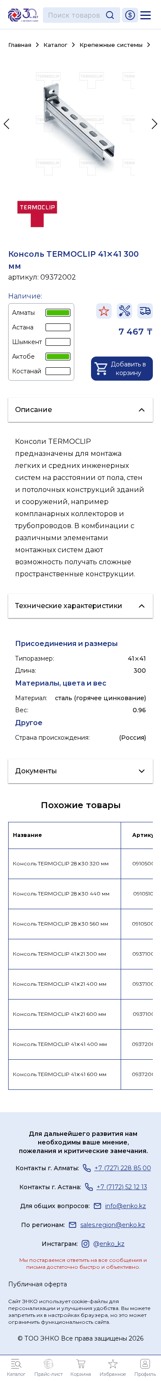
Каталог (55, 45)
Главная (19, 45)
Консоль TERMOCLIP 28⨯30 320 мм (61, 863)
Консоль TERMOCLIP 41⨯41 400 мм (60, 1044)
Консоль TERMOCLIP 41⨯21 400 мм (59, 984)
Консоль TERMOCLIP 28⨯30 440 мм (61, 893)
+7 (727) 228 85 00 (122, 1168)
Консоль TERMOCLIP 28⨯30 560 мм (60, 923)
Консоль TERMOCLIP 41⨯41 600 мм (59, 1074)
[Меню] (145, 15)
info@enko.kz (125, 1206)
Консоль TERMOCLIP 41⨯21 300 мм (59, 953)
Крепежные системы (111, 44)
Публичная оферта (37, 1284)
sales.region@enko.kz (112, 1225)
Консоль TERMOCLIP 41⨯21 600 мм (59, 1014)
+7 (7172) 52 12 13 (122, 1187)
